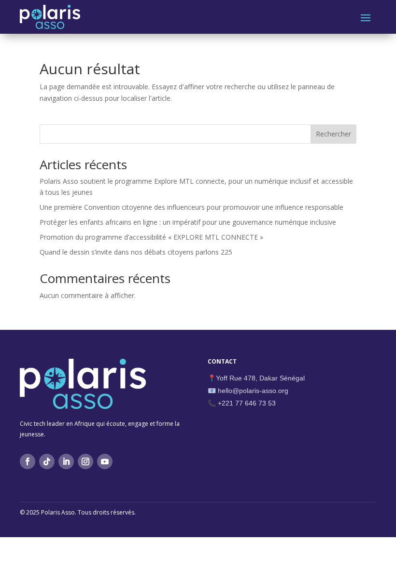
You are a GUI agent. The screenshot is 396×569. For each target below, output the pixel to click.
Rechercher (333, 133)
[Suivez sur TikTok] (47, 461)
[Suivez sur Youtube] (105, 461)
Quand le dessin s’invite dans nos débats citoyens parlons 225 (136, 252)
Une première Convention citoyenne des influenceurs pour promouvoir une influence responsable (192, 207)
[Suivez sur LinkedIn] (66, 461)
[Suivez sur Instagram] (85, 461)
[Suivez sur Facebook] (27, 461)
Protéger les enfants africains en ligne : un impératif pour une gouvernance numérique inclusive (188, 222)
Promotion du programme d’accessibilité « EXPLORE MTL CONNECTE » (151, 237)
